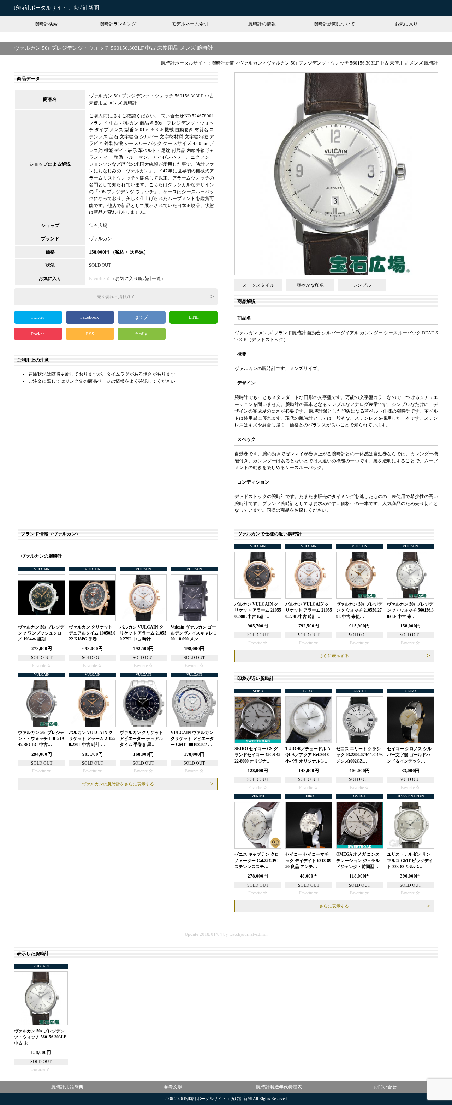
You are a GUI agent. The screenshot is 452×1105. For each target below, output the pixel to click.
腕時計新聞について (334, 23)
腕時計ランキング (118, 23)
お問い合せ (385, 1086)
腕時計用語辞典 (67, 1086)
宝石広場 (98, 225)
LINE (194, 317)
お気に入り (406, 23)
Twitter (38, 317)
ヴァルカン (100, 238)
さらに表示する (334, 656)
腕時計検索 (46, 23)
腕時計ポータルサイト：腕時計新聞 (56, 8)
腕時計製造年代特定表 (279, 1086)
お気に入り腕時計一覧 (138, 278)
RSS (90, 333)
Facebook (90, 317)
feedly (141, 333)
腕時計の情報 (262, 23)
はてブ (141, 317)
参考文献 (173, 1086)
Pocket (38, 333)
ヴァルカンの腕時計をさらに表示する (118, 784)
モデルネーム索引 (190, 23)
